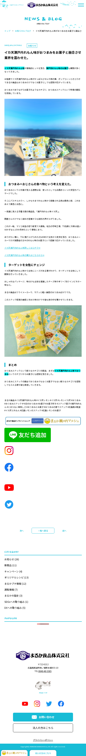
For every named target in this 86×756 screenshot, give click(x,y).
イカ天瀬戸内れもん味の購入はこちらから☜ (24, 255)
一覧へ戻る (43, 530)
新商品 (8, 565)
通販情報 (9, 589)
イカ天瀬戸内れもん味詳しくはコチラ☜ (22, 247)
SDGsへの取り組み (14, 601)
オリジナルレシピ (14, 577)
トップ (7, 30)
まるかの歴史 (11, 595)
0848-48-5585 (45, 671)
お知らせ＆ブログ (23, 30)
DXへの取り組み (13, 607)
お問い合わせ (46, 717)
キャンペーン (11, 571)
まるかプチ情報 (12, 583)
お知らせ (9, 559)
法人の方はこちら (43, 728)
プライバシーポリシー (43, 739)
